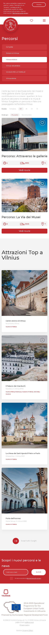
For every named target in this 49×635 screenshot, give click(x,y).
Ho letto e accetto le (28, 578)
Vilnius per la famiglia (14, 391)
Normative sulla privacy (20, 13)
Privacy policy (25, 625)
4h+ (21, 109)
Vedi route (24, 170)
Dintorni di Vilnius (12, 53)
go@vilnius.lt (29, 622)
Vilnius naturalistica (13, 66)
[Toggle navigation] (44, 20)
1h (37, 109)
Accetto (38, 4)
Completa (9, 47)
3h (26, 109)
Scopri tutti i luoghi (28, 541)
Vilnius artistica (11, 59)
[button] (44, 134)
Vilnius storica (11, 78)
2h (32, 109)
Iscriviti (38, 572)
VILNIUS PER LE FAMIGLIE (15, 72)
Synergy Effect (27, 630)
